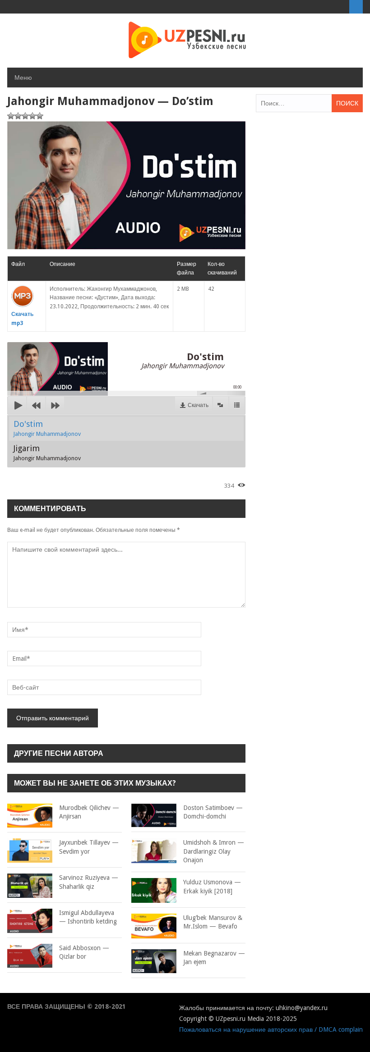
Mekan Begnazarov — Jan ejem (214, 958)
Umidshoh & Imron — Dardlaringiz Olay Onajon (213, 851)
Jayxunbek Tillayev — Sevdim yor (89, 847)
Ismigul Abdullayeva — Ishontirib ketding (88, 917)
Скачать (198, 405)
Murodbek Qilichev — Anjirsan (89, 812)
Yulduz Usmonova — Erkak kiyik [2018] (212, 886)
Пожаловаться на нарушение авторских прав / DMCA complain (271, 1029)
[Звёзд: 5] (39, 115)
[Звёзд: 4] (32, 115)
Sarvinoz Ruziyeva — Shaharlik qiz (88, 882)
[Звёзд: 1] (10, 115)
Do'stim (47, 428)
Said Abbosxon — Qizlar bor (84, 952)
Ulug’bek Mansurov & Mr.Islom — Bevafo (212, 922)
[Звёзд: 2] (18, 115)
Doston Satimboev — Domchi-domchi (213, 812)
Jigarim (47, 453)
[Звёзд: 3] (25, 115)
